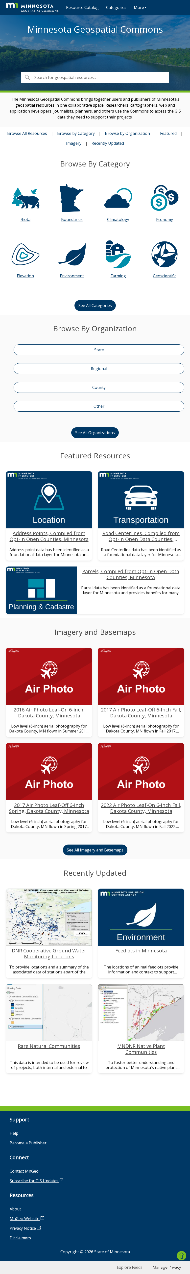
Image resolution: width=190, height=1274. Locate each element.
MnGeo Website (25, 1218)
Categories (116, 7)
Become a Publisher (28, 1143)
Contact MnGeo (24, 1171)
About (15, 1209)
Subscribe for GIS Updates (34, 1180)
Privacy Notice (23, 1228)
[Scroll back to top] (181, 1255)
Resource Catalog (82, 7)
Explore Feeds (129, 1267)
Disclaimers (20, 1238)
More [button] (139, 7)
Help (14, 1133)
